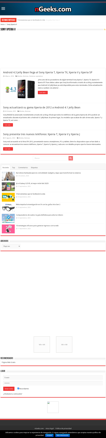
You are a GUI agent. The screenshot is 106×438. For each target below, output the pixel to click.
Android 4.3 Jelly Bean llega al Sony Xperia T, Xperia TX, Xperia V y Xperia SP (47, 72)
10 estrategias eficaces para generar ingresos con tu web (37, 226)
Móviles (19, 76)
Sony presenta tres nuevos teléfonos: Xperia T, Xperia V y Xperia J (41, 134)
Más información (62, 435)
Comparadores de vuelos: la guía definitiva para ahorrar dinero (39, 215)
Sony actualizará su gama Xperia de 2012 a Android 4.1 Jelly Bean (41, 107)
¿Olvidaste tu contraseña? (12, 394)
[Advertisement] (20, 49)
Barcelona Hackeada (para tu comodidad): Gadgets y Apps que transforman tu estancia (48, 173)
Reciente (6, 168)
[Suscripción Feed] (104, 29)
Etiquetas (34, 168)
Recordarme (24, 389)
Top (13, 168)
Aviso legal (50, 428)
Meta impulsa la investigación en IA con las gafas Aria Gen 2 (38, 204)
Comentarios (23, 168)
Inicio (3, 24)
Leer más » (42, 92)
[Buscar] (71, 158)
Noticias (25, 76)
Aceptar (49, 435)
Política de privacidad (63, 428)
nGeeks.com (39, 428)
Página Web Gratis (8, 362)
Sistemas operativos (36, 76)
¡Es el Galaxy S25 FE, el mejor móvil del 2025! (32, 183)
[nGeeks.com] (53, 8)
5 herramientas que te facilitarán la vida (31, 20)
